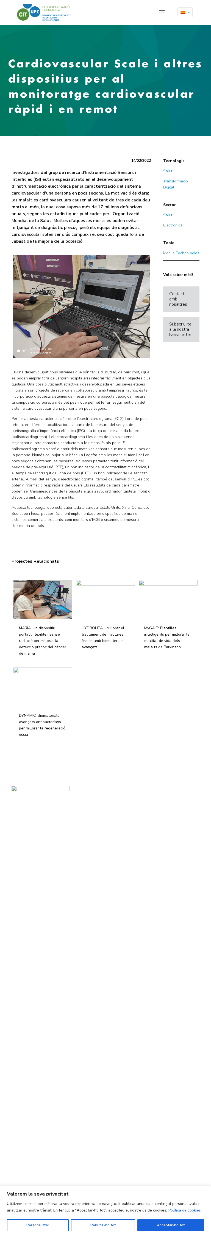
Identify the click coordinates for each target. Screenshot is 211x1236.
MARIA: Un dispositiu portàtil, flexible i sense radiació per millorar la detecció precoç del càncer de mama (42, 640)
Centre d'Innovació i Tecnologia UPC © (104, 794)
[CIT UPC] (44, 12)
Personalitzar (37, 1225)
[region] (105, 1211)
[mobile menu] (161, 12)
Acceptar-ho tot (171, 1225)
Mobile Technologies (181, 253)
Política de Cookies (90, 812)
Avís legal (84, 800)
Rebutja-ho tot (103, 1225)
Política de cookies (184, 1210)
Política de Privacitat (91, 806)
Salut (167, 171)
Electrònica (172, 225)
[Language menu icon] (185, 12)
